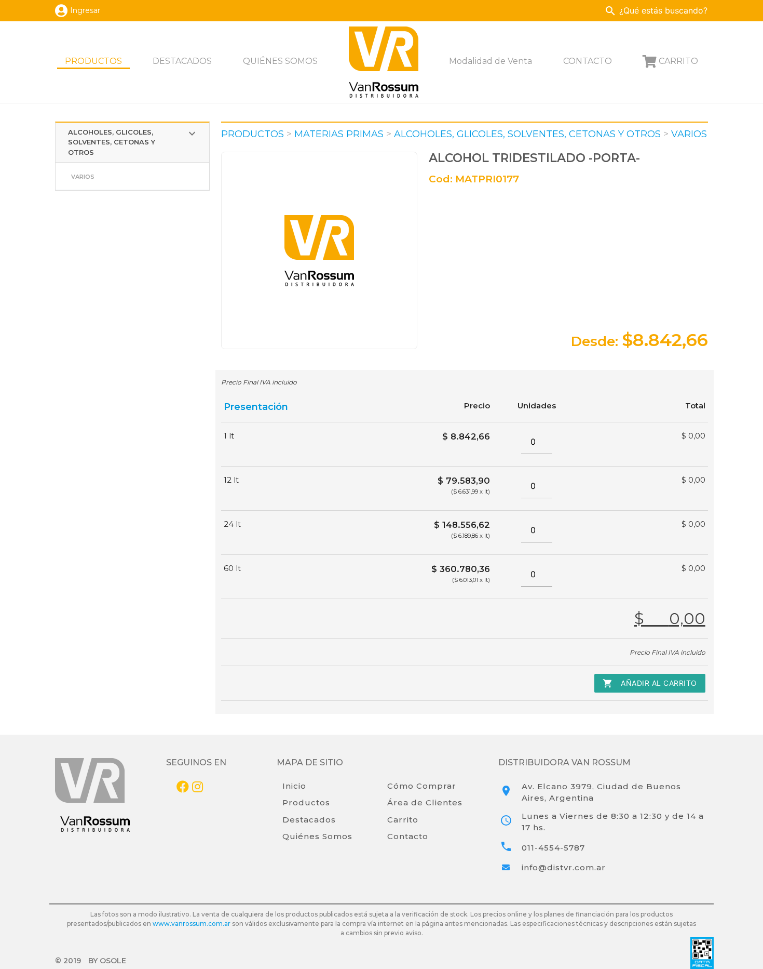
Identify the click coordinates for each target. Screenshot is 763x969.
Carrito (402, 820)
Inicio (294, 786)
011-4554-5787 (553, 848)
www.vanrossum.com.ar (191, 923)
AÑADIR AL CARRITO (650, 683)
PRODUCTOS (93, 61)
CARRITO (678, 61)
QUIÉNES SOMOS (280, 61)
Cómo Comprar (421, 786)
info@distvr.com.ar (564, 867)
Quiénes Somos (317, 836)
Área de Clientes (424, 802)
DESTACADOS (182, 61)
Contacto (407, 836)
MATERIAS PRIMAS (339, 134)
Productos (306, 802)
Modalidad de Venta (490, 61)
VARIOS (82, 176)
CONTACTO (587, 61)
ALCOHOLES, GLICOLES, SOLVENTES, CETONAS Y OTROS (133, 141)
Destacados (309, 820)
